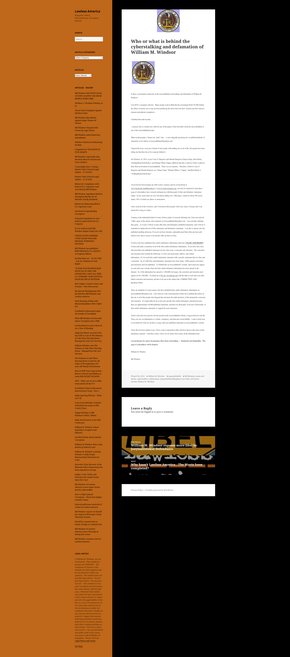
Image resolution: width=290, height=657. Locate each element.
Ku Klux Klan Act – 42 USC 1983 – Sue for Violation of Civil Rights (88, 261)
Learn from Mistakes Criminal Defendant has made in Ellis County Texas (88, 405)
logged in (148, 411)
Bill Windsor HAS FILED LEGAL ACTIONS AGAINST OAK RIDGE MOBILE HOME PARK (88, 96)
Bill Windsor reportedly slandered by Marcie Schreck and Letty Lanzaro (87, 159)
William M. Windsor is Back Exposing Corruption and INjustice (87, 430)
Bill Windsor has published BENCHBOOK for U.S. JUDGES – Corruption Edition (88, 251)
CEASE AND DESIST (194, 242)
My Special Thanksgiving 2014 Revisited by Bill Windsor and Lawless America (88, 294)
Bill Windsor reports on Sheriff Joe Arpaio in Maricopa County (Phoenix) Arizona (88, 514)
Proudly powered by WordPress (159, 490)
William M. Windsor (156, 376)
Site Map (78, 646)
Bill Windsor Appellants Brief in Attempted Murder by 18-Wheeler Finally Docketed (88, 197)
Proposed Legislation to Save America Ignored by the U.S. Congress (87, 221)
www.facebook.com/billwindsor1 (143, 188)
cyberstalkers (143, 379)
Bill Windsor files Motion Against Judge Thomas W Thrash (85, 120)
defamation (154, 379)
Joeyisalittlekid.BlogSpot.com (172, 379)
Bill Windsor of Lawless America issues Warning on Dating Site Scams (86, 532)
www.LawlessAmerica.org (166, 188)
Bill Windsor (190, 376)
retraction (194, 379)
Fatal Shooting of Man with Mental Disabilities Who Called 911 (88, 304)
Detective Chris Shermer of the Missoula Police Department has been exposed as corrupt (89, 467)
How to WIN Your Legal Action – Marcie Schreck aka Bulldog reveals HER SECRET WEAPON (89, 374)
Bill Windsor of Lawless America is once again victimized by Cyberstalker (87, 487)
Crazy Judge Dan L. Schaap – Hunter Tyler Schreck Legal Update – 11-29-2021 (87, 169)
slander (134, 381)
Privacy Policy (137, 490)
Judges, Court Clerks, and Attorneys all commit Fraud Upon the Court (87, 477)
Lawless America (87, 11)
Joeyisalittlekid (175, 376)
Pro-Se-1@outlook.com (169, 275)
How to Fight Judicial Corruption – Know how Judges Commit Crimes (88, 497)
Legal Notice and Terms (85, 641)
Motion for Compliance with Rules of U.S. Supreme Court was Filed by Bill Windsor (87, 187)
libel (187, 379)
